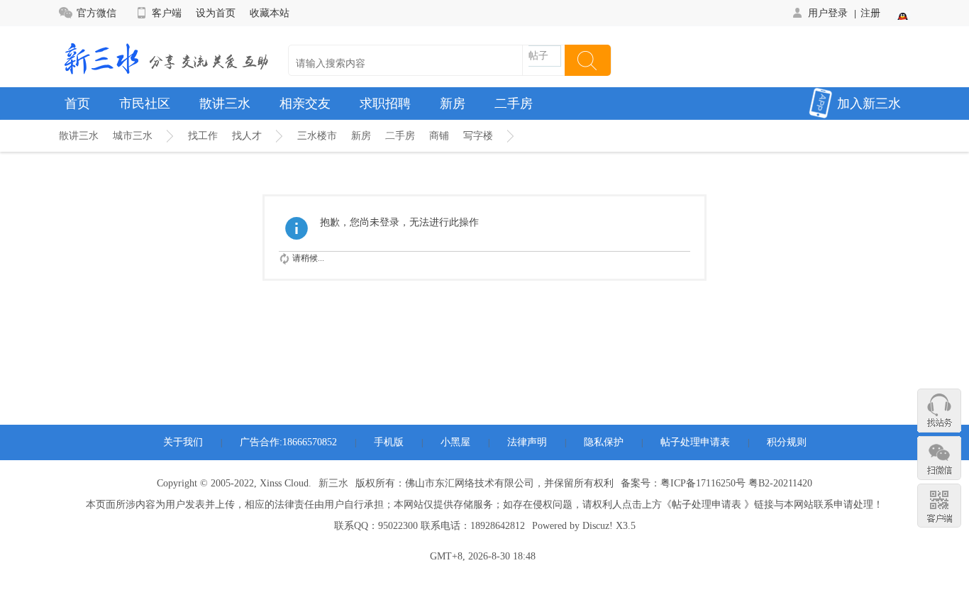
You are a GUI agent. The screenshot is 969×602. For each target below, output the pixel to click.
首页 (77, 103)
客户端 (167, 12)
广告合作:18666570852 (288, 442)
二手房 (513, 103)
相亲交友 (305, 103)
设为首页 (216, 12)
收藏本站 (269, 12)
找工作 (203, 135)
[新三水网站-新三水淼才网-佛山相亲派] (165, 57)
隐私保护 (604, 442)
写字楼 (478, 135)
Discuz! (597, 525)
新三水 (333, 483)
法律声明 (527, 442)
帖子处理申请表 (695, 442)
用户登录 (828, 12)
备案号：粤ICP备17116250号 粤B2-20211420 (716, 483)
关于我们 (183, 442)
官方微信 (96, 12)
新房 (452, 103)
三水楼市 (317, 135)
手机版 (389, 442)
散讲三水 (224, 103)
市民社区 (144, 103)
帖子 (538, 55)
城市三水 (133, 135)
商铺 (439, 135)
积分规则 (787, 442)
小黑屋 (455, 442)
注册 (870, 12)
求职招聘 (385, 103)
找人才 (247, 135)
